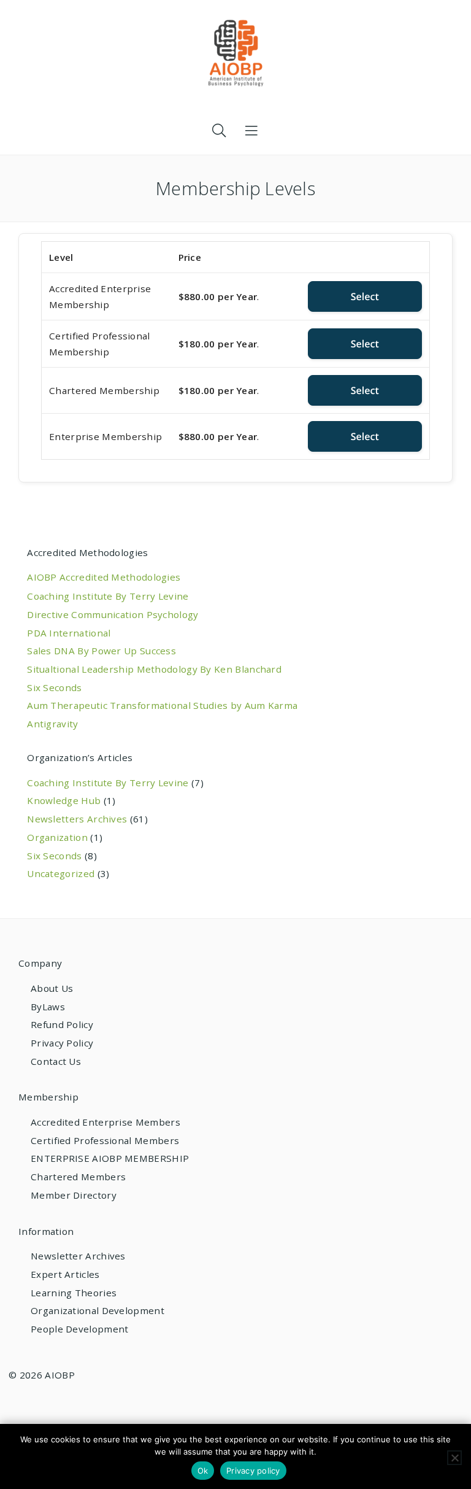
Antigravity (52, 723)
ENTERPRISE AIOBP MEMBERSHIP (110, 1158)
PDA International (68, 633)
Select (365, 296)
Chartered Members (78, 1176)
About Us (52, 988)
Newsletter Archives (78, 1256)
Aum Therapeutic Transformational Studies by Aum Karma (162, 705)
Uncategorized (60, 873)
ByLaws (48, 1006)
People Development (79, 1329)
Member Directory (74, 1195)
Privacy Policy (62, 1043)
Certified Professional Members (105, 1140)
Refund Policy (62, 1024)
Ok (203, 1470)
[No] (454, 1457)
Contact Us (56, 1061)
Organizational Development (97, 1310)
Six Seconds (54, 687)
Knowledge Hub (64, 800)
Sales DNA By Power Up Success (101, 650)
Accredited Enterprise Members (105, 1122)
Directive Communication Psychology (112, 614)
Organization (57, 837)
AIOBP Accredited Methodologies (103, 577)
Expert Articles (65, 1274)
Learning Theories (74, 1292)
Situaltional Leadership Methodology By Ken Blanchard (154, 669)
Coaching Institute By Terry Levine (107, 596)
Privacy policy (253, 1470)
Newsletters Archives (77, 819)
